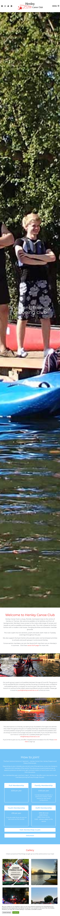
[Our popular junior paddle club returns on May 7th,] (15, 872)
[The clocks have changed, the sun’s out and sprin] (44, 872)
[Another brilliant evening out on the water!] (44, 900)
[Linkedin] (11, 6)
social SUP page (33, 645)
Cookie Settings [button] (7, 912)
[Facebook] (2, 6)
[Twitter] (8, 6)
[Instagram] (5, 6)
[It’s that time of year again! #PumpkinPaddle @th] (15, 900)
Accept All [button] (15, 912)
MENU (54, 6)
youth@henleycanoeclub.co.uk (28, 690)
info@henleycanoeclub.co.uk (30, 736)
